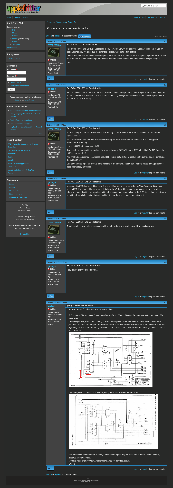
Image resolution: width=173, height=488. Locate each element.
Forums (17, 17)
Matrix (14, 33)
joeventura (12, 166)
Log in (49, 36)
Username (12, 70)
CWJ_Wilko (54, 45)
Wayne (10, 173)
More (41, 133)
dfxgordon (12, 147)
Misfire (15, 39)
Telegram (16, 45)
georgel (52, 88)
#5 (165, 219)
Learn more (12, 48)
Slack (14, 42)
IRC (13, 30)
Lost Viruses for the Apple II (21, 124)
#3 (165, 125)
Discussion (61, 22)
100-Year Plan (152, 17)
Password (12, 76)
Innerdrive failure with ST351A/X (21, 170)
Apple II (71, 22)
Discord (15, 36)
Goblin (10, 157)
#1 (165, 41)
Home (9, 17)
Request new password (19, 86)
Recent (25, 17)
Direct (17, 100)
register (57, 36)
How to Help (25, 234)
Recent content (15, 58)
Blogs (11, 184)
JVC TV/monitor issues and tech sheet (25, 110)
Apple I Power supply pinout (21, 120)
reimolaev (12, 153)
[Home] (24, 13)
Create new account (18, 82)
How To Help (139, 17)
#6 (165, 262)
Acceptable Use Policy (18, 197)
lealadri (52, 306)
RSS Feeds (13, 191)
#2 (165, 85)
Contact (163, 17)
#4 (165, 178)
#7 (165, 302)
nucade (11, 160)
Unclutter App (30, 100)
